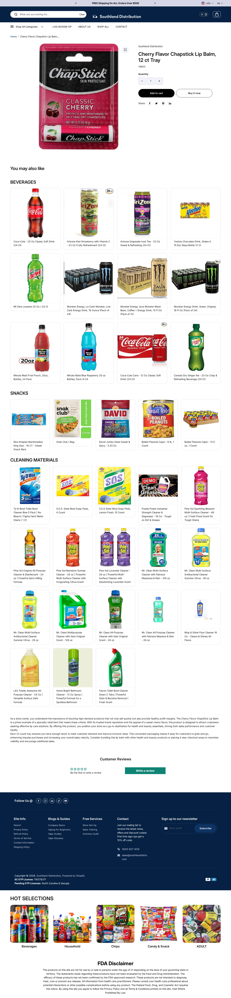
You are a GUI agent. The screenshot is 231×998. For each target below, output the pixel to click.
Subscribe (205, 828)
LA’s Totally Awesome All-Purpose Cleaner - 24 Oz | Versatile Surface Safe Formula (28, 696)
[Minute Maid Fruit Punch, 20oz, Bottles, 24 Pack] (35, 347)
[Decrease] (142, 81)
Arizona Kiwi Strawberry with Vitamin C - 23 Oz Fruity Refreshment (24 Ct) (88, 243)
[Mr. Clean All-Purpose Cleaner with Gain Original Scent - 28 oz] (115, 609)
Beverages (29, 946)
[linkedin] (52, 800)
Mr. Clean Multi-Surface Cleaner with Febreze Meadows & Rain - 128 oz (156, 574)
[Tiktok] (58, 800)
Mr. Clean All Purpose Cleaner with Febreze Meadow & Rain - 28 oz (158, 636)
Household (72, 946)
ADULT (202, 946)
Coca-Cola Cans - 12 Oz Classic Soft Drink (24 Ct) (140, 377)
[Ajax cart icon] (217, 14)
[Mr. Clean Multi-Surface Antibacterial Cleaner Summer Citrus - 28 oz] (30, 609)
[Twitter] (156, 103)
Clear (82, 14)
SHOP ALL (103, 26)
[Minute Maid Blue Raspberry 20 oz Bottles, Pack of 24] (89, 347)
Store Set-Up (89, 825)
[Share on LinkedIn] (169, 103)
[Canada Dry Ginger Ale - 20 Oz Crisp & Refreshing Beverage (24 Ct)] (196, 347)
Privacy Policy (21, 829)
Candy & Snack (158, 946)
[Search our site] (16, 14)
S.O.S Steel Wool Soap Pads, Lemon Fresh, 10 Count (115, 510)
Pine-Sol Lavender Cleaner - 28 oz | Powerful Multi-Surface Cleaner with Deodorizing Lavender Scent (115, 576)
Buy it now (194, 93)
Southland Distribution (49, 875)
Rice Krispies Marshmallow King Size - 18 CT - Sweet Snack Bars (28, 445)
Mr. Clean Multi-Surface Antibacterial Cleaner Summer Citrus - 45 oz (197, 574)
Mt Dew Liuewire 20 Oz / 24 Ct (31, 306)
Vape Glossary (55, 838)
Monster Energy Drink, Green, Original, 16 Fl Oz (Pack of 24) (195, 308)
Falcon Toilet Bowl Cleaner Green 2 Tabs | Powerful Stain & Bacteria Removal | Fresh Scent (113, 696)
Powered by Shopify (73, 875)
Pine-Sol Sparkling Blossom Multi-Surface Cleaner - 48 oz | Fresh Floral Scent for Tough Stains (199, 514)
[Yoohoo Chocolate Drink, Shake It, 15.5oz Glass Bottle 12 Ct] (196, 213)
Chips (115, 946)
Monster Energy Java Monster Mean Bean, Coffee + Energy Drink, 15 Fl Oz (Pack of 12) (141, 310)
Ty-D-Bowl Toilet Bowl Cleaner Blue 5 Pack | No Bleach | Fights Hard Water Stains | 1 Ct (28, 514)
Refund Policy (21, 833)
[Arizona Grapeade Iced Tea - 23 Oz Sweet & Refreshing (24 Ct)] (142, 213)
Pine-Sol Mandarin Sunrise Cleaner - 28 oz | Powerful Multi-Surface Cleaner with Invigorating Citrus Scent (71, 576)
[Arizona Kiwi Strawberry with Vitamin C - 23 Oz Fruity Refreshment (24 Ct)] (89, 213)
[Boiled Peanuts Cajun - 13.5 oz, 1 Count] (201, 418)
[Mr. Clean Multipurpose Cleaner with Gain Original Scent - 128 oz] (72, 609)
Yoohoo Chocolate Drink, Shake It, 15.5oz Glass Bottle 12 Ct (193, 243)
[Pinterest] (163, 103)
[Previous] (76, 3)
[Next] (155, 3)
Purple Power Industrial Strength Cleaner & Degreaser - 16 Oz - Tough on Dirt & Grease (156, 514)
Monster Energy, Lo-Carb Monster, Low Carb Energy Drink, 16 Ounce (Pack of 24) (88, 310)
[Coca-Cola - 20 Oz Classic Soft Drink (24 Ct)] (35, 213)
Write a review (145, 770)
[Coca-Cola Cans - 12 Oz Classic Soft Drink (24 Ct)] (142, 347)
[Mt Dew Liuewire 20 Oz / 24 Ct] (35, 278)
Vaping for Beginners (59, 829)
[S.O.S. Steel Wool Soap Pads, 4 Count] (72, 485)
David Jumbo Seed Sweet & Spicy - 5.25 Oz (114, 443)
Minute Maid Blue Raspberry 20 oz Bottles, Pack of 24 (86, 377)
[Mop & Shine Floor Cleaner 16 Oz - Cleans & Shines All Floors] (201, 609)
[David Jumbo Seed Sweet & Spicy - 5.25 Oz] (115, 418)
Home (13, 36)
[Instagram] (45, 800)
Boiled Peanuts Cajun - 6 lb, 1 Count (158, 443)
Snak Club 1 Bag (65, 441)
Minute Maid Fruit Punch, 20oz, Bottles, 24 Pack (31, 377)
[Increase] (159, 81)
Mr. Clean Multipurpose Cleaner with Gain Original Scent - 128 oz (70, 636)
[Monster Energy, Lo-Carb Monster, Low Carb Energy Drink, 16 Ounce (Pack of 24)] (89, 278)
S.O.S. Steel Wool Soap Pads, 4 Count (72, 510)
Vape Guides (55, 833)
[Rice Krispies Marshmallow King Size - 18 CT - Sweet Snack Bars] (30, 418)
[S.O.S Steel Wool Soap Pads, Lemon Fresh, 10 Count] (115, 485)
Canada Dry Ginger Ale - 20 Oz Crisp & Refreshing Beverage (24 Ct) (195, 377)
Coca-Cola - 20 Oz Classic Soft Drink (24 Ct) (34, 243)
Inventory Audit (91, 833)
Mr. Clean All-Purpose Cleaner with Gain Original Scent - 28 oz (113, 636)
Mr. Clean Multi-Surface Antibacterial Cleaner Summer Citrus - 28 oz (27, 636)
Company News (56, 825)
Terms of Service (22, 838)
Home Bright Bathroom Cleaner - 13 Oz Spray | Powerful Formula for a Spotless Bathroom (69, 696)
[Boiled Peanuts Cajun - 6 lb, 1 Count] (158, 418)
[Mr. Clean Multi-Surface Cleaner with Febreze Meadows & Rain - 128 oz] (158, 547)
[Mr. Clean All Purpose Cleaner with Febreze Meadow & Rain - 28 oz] (158, 609)
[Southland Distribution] (116, 14)
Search (17, 825)
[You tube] (65, 800)
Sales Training (90, 829)
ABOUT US (84, 26)
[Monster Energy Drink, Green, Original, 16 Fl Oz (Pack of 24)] (196, 278)
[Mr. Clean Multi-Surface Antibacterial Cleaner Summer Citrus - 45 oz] (201, 547)
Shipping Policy (22, 847)
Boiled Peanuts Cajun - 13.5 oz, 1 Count (199, 443)
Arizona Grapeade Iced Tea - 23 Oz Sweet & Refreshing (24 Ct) (140, 243)
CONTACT (121, 26)
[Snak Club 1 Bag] (72, 418)
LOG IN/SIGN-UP (62, 26)
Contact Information (24, 842)
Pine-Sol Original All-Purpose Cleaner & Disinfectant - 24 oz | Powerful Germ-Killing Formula (29, 576)
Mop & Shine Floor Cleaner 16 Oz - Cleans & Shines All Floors (200, 636)
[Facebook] (149, 103)
